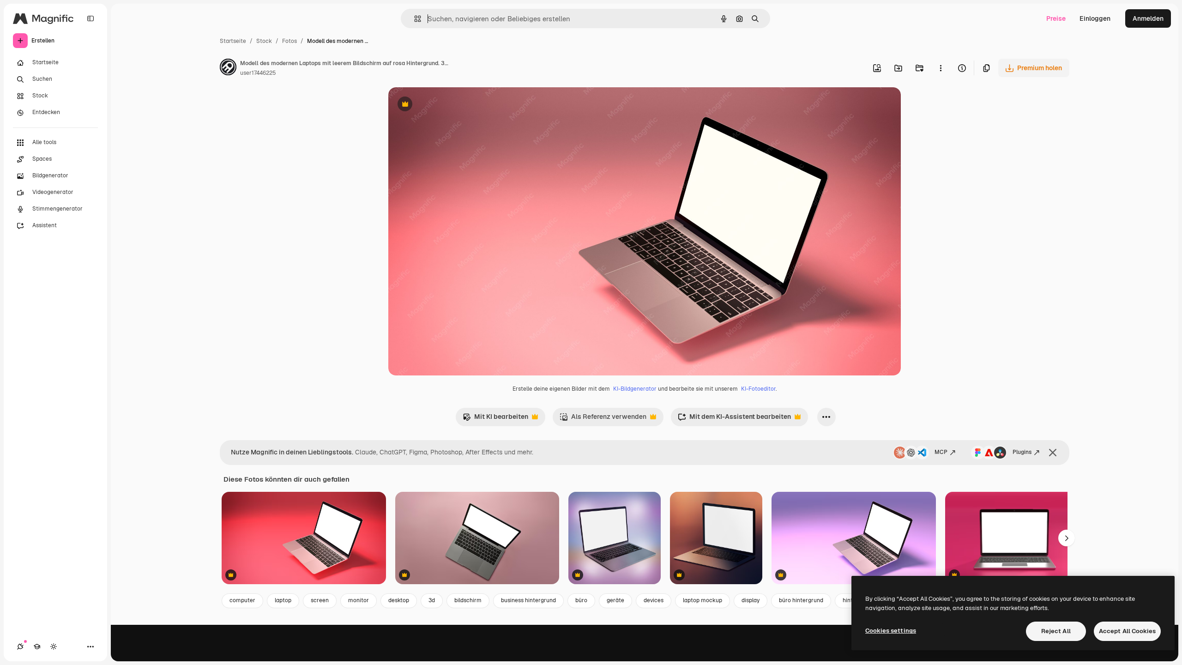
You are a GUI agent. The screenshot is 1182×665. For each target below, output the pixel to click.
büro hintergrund (801, 600)
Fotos (289, 41)
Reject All (1056, 631)
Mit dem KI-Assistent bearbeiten (734, 419)
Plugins (1022, 452)
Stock (264, 41)
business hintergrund (528, 600)
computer (242, 600)
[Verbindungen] (20, 646)
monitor (358, 600)
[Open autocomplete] (414, 18)
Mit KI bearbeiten (495, 419)
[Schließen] (1052, 452)
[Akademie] (37, 646)
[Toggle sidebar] (90, 18)
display (751, 600)
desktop (398, 600)
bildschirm (468, 600)
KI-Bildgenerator (635, 389)
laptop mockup (702, 600)
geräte (615, 600)
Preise (1056, 18)
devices (653, 600)
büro (581, 600)
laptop (283, 600)
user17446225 (258, 73)
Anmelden (1148, 18)
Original (447, 105)
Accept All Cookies (1127, 631)
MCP (941, 452)
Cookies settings (890, 631)
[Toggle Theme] (53, 646)
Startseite (233, 41)
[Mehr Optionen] (940, 68)
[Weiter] (1066, 538)
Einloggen (1094, 18)
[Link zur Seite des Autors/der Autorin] (228, 68)
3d (431, 600)
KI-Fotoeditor (758, 389)
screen (320, 600)
